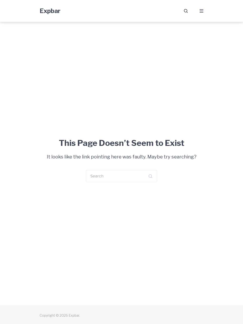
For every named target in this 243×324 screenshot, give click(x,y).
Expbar (50, 10)
